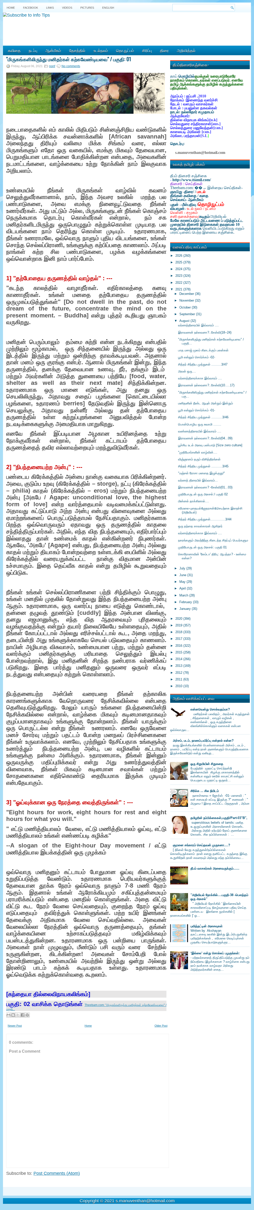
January (185, 609)
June (183, 575)
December (187, 294)
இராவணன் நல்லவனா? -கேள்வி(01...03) (205, 487)
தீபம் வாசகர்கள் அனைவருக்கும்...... (214, 868)
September (187, 314)
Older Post (161, 1025)
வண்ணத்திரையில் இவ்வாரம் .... (199, 431)
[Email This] (8, 1015)
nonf (52, 66)
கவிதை (14, 50)
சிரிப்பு (147, 50)
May (183, 582)
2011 (179, 679)
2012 (179, 673)
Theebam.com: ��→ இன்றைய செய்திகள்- (206, 188)
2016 (179, 645)
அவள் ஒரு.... (187, 371)
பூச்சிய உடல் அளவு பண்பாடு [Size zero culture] (210, 445)
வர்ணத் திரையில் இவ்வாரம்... (198, 480)
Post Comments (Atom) (56, 1173)
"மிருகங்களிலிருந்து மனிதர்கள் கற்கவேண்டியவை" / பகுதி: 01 (68, 58)
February (186, 602)
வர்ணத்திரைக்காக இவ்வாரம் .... (200, 378)
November (187, 300)
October (185, 307)
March (184, 595)
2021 (179, 289)
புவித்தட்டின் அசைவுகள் (206, 926)
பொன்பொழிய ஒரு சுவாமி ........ (199, 424)
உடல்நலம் (101, 50)
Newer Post (15, 1025)
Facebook (30, 7)
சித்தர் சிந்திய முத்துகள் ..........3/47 (202, 364)
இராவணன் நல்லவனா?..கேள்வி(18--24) (204, 332)
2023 (179, 276)
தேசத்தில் (77, 50)
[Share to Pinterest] (27, 1015)
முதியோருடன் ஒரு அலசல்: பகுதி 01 (202, 547)
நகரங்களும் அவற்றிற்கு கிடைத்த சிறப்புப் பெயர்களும (213, 540)
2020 (179, 618)
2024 (179, 269)
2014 (179, 659)
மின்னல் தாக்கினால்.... (193, 501)
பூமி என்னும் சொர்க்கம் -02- (196, 357)
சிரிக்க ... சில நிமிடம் (204, 791)
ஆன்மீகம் (53, 50)
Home (11, 7)
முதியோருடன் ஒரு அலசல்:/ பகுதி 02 (203, 494)
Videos (67, 7)
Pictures (87, 7)
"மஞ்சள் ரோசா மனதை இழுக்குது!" (201, 473)
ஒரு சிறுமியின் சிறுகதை (206, 764)
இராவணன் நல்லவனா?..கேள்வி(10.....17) (206, 385)
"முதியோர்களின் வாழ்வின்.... (197, 452)
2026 (179, 255)
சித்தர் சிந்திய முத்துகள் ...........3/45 (203, 466)
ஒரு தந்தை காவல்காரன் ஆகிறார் (200, 526)
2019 (179, 625)
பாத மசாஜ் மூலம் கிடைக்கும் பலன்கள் (203, 350)
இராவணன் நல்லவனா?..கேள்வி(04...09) (205, 438)
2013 (179, 666)
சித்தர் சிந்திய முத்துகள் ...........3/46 (203, 417)
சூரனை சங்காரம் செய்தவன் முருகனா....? (201, 845)
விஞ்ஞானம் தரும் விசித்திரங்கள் (199, 459)
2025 (179, 262)
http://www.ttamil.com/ (191, 180)
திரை (164, 50)
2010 (179, 686)
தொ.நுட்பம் (125, 50)
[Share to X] (17, 1015)
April (183, 588)
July (182, 568)
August (184, 321)
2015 (179, 652)
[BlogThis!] (13, 1015)
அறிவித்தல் (186, 50)
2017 (179, 639)
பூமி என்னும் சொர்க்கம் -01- (196, 410)
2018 (179, 632)
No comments (71, 66)
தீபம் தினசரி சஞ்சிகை (188, 176)
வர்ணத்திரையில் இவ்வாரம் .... (198, 325)
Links (50, 7)
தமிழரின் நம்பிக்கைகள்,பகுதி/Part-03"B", (218, 818)
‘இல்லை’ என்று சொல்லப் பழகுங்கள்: (215, 953)
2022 (179, 282)
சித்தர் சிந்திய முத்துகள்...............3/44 (204, 519)
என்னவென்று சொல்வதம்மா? (210, 709)
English (108, 7)
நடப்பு (33, 50)
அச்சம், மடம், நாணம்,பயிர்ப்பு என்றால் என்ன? (203, 740)
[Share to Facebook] (22, 1015)
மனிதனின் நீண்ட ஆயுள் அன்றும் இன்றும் (205, 403)
